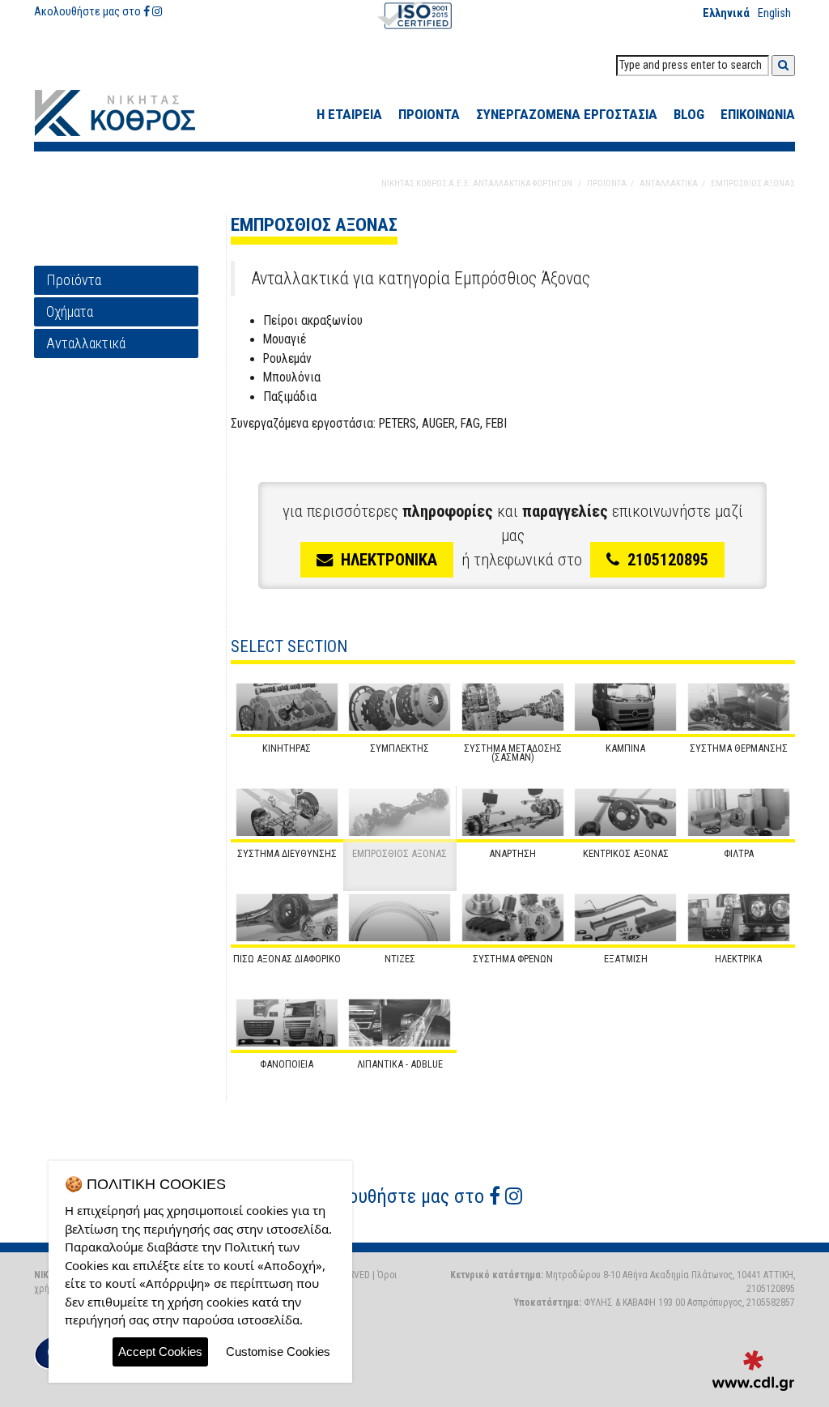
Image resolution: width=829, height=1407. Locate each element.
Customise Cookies (278, 1351)
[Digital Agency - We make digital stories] (753, 1370)
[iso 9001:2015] (414, 15)
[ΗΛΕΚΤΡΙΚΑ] (739, 917)
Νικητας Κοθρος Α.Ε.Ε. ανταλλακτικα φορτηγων (476, 183)
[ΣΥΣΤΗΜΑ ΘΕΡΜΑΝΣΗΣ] (739, 707)
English (774, 13)
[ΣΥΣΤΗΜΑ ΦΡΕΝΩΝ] (513, 917)
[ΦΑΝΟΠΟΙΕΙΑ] (287, 1023)
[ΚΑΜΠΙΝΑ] (625, 707)
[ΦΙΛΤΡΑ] (739, 812)
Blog (689, 114)
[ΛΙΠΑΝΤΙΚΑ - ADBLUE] (400, 1023)
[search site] (783, 66)
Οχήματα (69, 311)
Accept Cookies (160, 1351)
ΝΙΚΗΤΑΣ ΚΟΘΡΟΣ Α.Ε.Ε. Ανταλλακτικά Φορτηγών (126, 113)
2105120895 (667, 559)
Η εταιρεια (349, 114)
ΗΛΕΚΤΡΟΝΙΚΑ (389, 559)
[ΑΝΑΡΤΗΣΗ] (513, 812)
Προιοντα (429, 114)
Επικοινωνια (758, 114)
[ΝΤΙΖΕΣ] (400, 917)
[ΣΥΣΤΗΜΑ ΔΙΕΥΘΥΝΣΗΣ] (287, 812)
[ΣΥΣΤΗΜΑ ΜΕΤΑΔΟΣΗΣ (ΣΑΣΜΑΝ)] (513, 707)
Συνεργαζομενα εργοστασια (566, 114)
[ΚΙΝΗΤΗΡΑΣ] (287, 707)
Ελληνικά (726, 13)
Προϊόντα (73, 279)
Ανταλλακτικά (85, 343)
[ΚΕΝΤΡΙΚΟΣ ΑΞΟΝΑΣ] (625, 812)
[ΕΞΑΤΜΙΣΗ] (625, 917)
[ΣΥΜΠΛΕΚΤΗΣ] (400, 707)
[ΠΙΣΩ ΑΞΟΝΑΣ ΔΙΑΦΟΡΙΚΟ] (287, 917)
